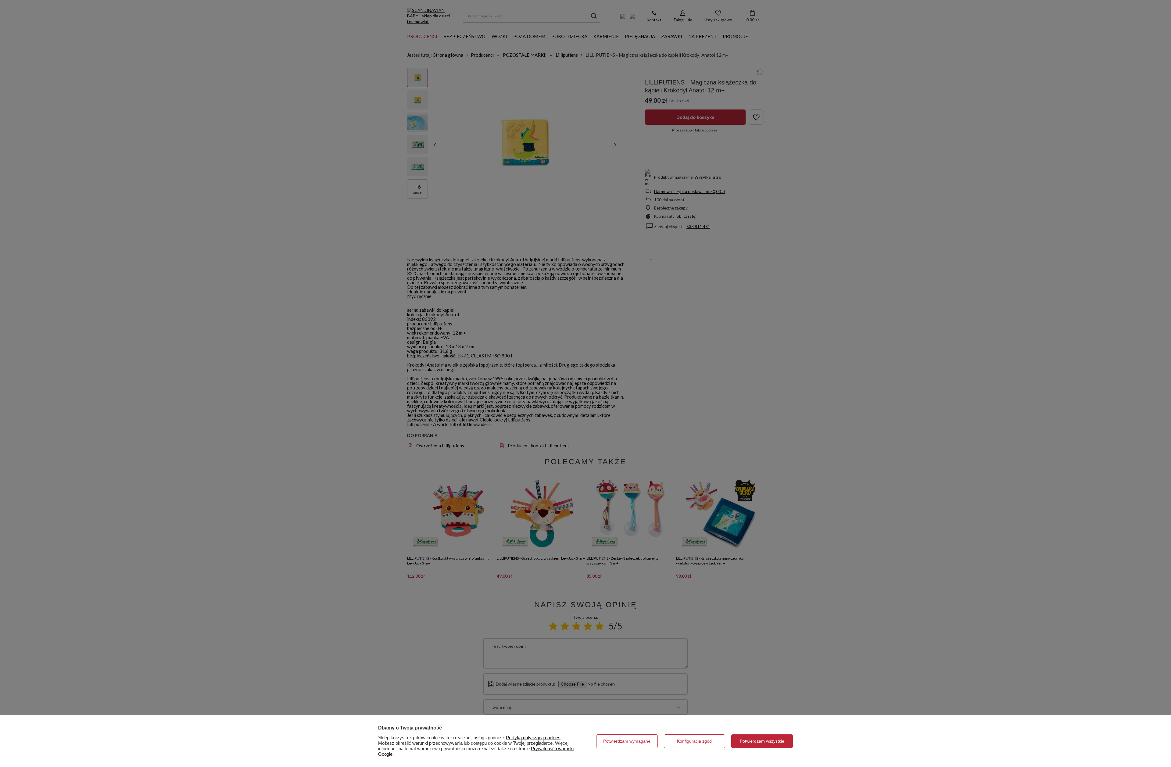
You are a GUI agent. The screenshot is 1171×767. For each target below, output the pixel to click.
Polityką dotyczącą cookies (533, 737)
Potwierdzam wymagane (626, 741)
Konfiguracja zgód (694, 741)
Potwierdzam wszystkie (762, 741)
